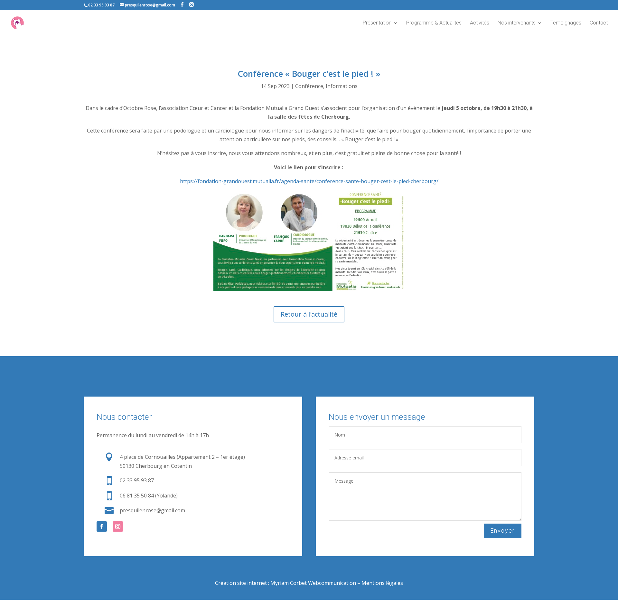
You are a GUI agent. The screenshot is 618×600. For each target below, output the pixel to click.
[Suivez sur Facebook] (102, 526)
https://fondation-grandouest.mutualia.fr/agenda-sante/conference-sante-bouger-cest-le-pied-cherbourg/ (309, 181)
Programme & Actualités (434, 23)
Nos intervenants (517, 23)
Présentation (377, 23)
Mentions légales (382, 582)
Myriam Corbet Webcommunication (312, 582)
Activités (479, 23)
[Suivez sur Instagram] (118, 526)
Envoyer (502, 530)
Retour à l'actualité (309, 314)
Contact (599, 23)
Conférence (309, 86)
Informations (342, 86)
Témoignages (565, 23)
